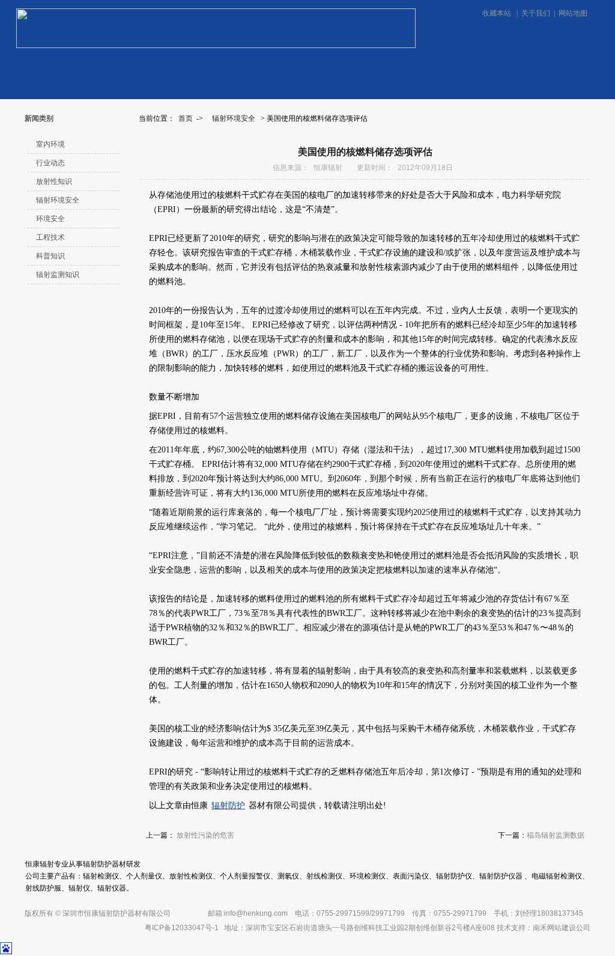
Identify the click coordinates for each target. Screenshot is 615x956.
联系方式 (351, 69)
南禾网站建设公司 (561, 928)
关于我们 (535, 13)
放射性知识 (54, 181)
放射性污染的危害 (205, 835)
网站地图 (573, 13)
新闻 (186, 69)
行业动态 (50, 163)
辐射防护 (228, 805)
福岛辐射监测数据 (555, 835)
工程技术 (50, 237)
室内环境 (50, 144)
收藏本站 (497, 13)
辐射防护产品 (557, 68)
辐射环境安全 (233, 118)
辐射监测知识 (57, 274)
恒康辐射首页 (51, 69)
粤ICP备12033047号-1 (182, 928)
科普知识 (50, 256)
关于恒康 (264, 69)
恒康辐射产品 (119, 69)
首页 (185, 118)
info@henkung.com (256, 913)
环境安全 (50, 219)
